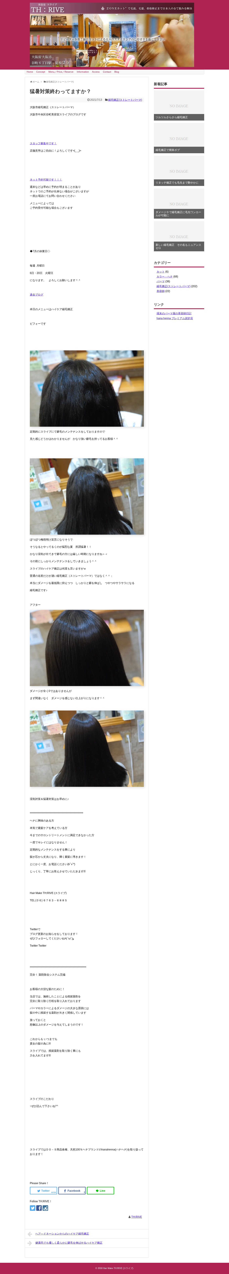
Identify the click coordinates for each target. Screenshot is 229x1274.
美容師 (161, 291)
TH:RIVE (136, 1216)
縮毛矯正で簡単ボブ (168, 150)
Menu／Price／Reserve (60, 71)
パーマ (161, 281)
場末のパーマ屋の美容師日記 (174, 313)
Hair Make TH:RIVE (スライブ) (118, 1268)
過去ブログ (36, 294)
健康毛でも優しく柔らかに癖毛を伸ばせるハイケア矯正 (68, 1242)
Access (96, 71)
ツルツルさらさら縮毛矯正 (172, 117)
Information (83, 71)
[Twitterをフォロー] (32, 1208)
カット (161, 271)
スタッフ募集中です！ (43, 143)
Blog (116, 71)
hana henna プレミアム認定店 (175, 318)
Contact (107, 71)
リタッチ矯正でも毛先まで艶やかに (177, 182)
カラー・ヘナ (165, 276)
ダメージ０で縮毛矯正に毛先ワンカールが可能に (178, 214)
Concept (40, 71)
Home (30, 71)
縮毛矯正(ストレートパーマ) (125, 99)
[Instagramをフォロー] (45, 1208)
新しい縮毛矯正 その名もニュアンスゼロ (178, 246)
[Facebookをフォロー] (39, 1208)
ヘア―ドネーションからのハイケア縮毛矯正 (62, 1233)
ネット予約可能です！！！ (46, 179)
